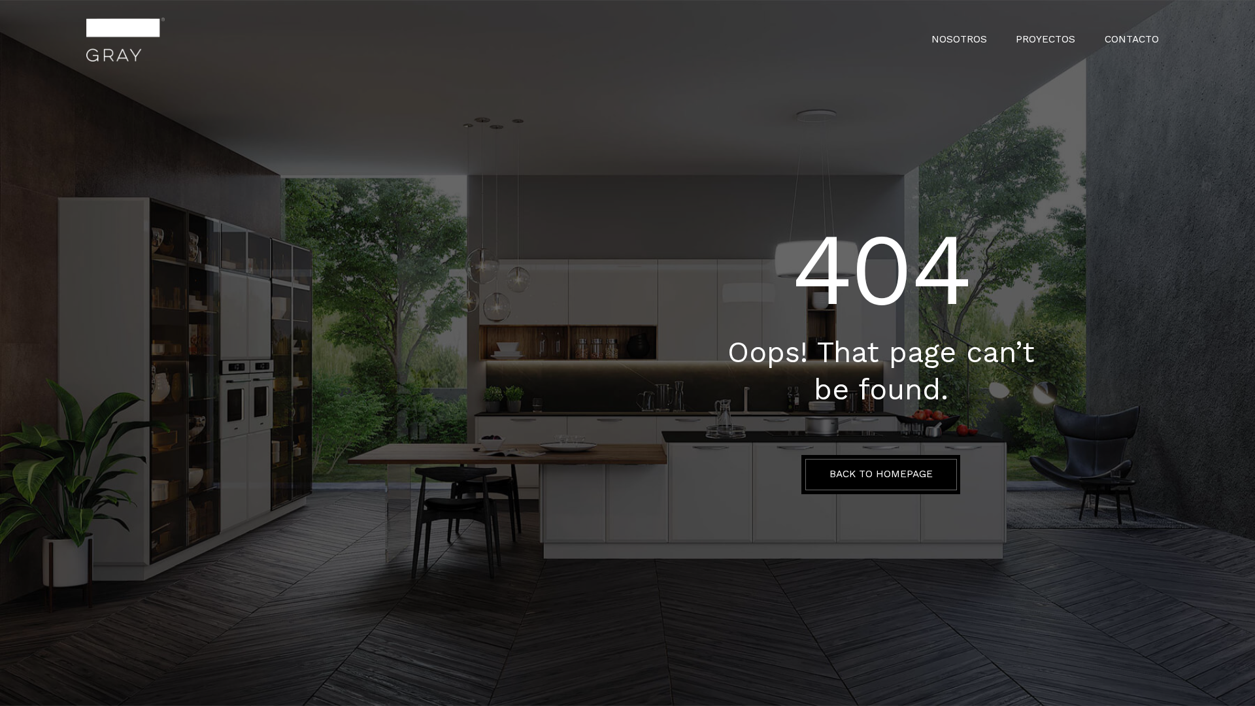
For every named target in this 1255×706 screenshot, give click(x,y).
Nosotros (959, 39)
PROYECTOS (1045, 39)
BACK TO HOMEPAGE (881, 474)
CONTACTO (1132, 39)
